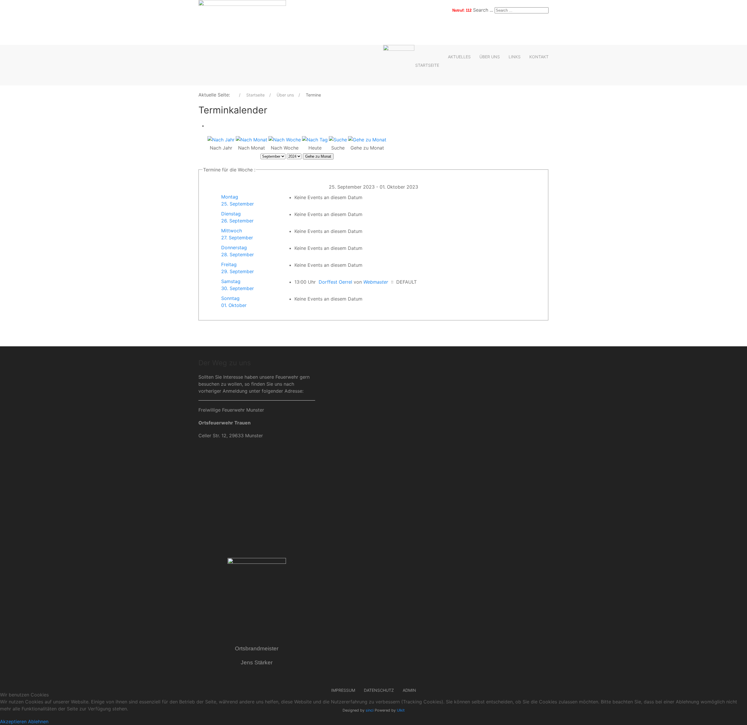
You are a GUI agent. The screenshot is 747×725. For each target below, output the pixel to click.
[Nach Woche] (284, 139)
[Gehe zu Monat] (367, 139)
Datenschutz (379, 690)
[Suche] (338, 139)
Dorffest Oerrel (335, 282)
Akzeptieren (13, 721)
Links (515, 56)
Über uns (489, 56)
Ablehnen (38, 721)
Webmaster (375, 282)
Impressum (343, 690)
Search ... (483, 10)
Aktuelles (459, 56)
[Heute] (315, 139)
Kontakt (539, 56)
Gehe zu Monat (318, 156)
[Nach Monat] (251, 139)
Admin (409, 690)
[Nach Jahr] (221, 139)
